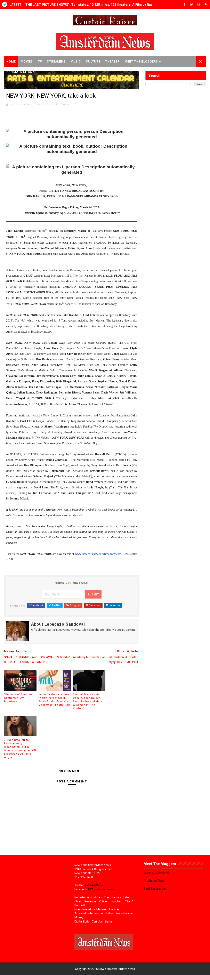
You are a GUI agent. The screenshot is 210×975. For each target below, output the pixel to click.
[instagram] (199, 4)
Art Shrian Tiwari (154, 880)
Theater (112, 61)
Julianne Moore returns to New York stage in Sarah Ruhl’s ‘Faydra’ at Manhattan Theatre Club (54, 699)
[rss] (206, 4)
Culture (93, 61)
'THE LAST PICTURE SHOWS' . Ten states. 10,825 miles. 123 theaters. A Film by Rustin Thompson (99, 5)
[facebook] (184, 4)
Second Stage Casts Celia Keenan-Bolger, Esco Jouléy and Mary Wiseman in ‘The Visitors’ (87, 701)
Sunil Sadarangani (155, 888)
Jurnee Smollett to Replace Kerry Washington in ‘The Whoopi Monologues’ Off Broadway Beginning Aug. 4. (20, 749)
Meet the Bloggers (141, 61)
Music (76, 61)
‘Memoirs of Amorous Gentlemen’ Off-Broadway (18, 698)
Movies (27, 61)
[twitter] (191, 4)
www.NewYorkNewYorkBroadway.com (98, 553)
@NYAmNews (94, 885)
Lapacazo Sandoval (156, 872)
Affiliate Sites (19, 71)
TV (40, 61)
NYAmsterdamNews (101, 889)
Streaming (56, 61)
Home (11, 61)
